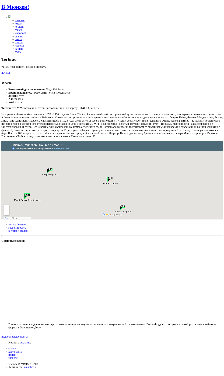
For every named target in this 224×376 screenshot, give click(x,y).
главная (19, 20)
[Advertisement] (112, 292)
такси (18, 29)
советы (19, 45)
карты (19, 42)
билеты (19, 26)
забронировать (17, 227)
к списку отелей (18, 230)
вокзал (19, 36)
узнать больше (17, 224)
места (18, 39)
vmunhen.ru (30, 367)
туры (18, 51)
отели (18, 23)
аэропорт (20, 32)
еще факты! (22, 336)
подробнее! (8, 336)
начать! (5, 72)
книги (19, 48)
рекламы (25, 342)
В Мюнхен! (15, 7)
